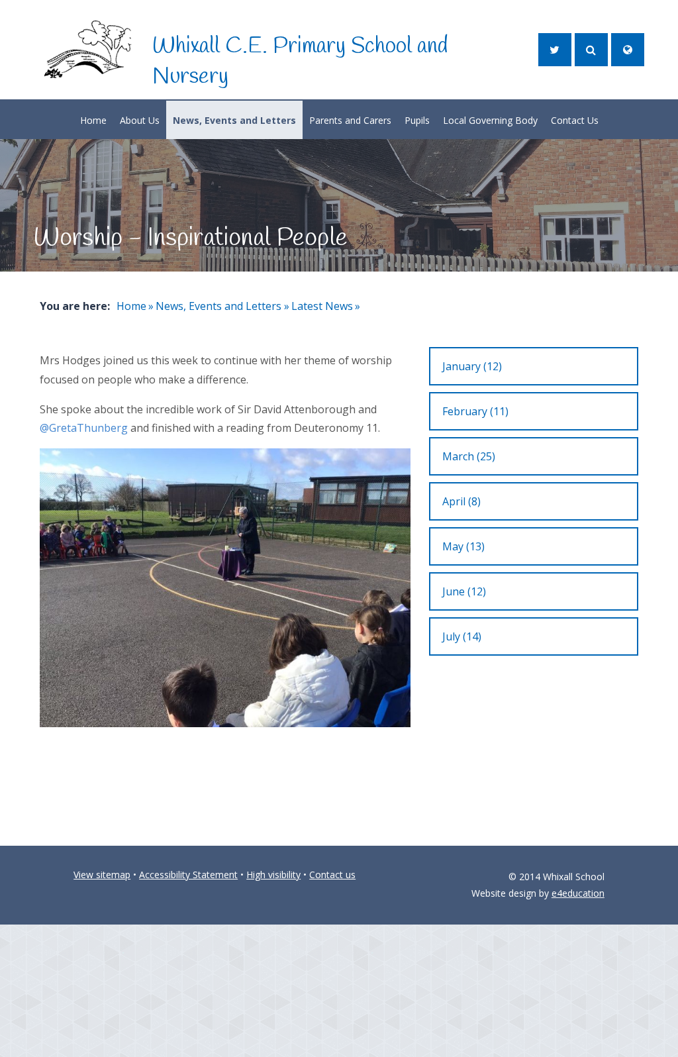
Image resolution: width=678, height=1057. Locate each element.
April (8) (461, 501)
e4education (578, 893)
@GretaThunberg (84, 428)
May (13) (463, 546)
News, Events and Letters (218, 306)
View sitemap (101, 874)
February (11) (475, 411)
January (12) (472, 366)
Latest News (322, 306)
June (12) (464, 591)
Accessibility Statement (188, 874)
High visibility (273, 874)
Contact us (332, 874)
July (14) (461, 636)
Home (131, 306)
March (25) (468, 456)
